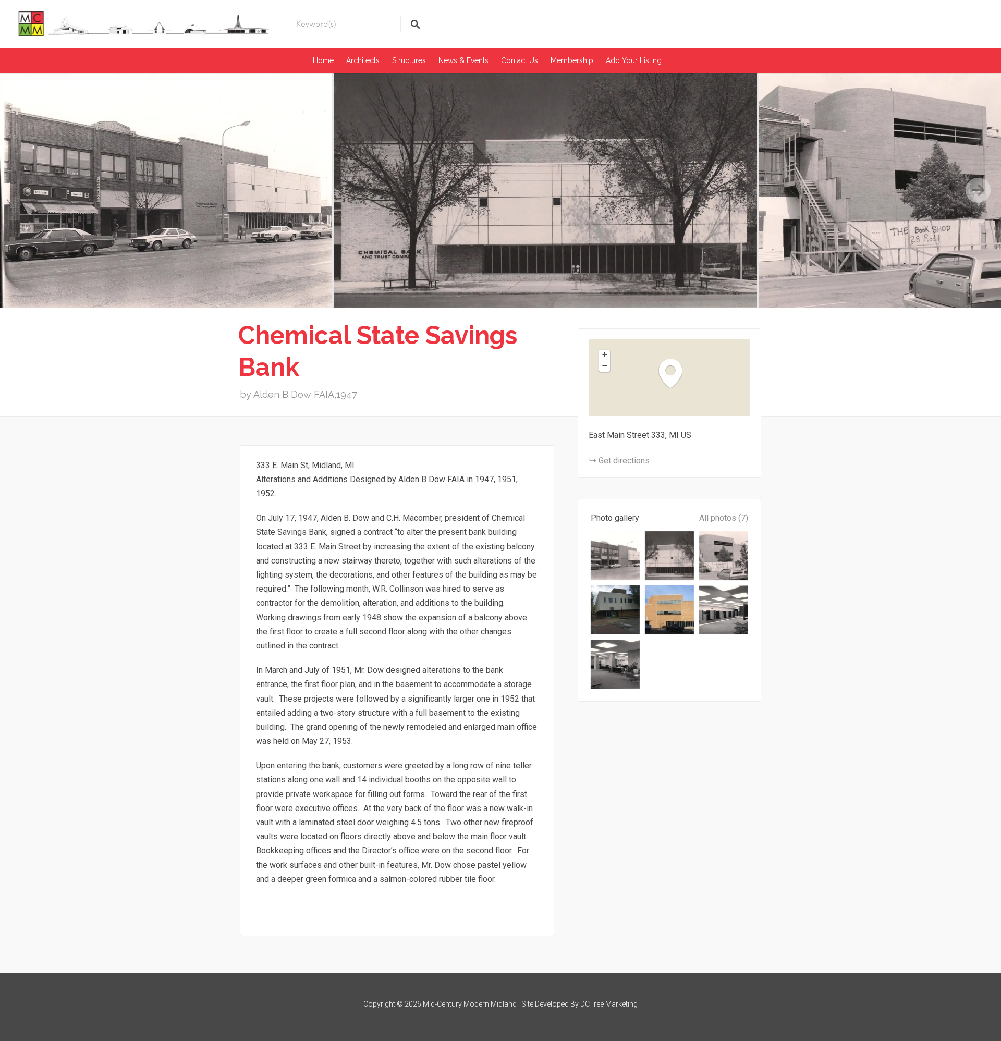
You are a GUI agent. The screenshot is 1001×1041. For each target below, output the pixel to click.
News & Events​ (463, 60)
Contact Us (519, 60)
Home (323, 60)
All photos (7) (723, 518)
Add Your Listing (634, 60)
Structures (409, 60)
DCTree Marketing (609, 1004)
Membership (572, 60)
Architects (363, 60)
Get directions (624, 461)
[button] (675, 373)
